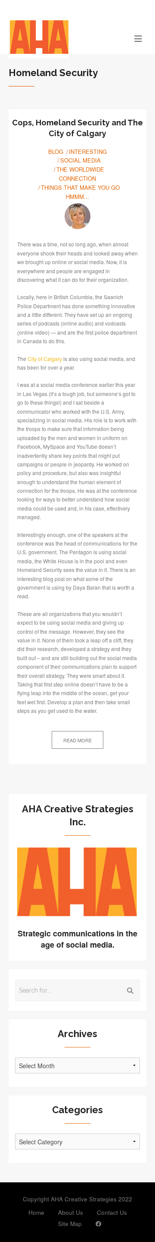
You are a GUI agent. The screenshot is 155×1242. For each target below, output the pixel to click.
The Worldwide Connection (80, 173)
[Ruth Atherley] (77, 216)
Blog (55, 151)
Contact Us (112, 1212)
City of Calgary (45, 358)
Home (36, 1212)
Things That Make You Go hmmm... (80, 192)
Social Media (80, 160)
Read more (77, 740)
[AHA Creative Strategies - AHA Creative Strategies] (60, 38)
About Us (70, 1212)
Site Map (70, 1224)
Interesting (88, 151)
